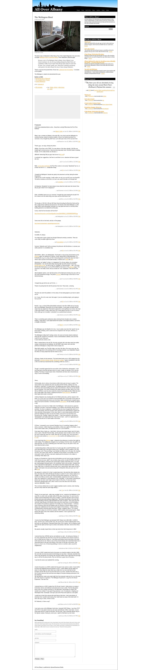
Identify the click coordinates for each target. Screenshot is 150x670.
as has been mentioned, (44, 166)
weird (51, 89)
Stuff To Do (88, 10)
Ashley (104, 96)
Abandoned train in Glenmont (43, 78)
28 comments (39, 87)
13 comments (90, 112)
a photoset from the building (66, 69)
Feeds (103, 10)
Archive (98, 10)
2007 (72, 259)
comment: (37, 642)
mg (103, 100)
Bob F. (61, 325)
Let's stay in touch (89, 48)
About (107, 10)
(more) (86, 46)
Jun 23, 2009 (41, 19)
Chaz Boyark (105, 108)
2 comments (90, 108)
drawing (47, 360)
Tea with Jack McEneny (91, 69)
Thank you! (88, 42)
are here (58, 274)
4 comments (90, 100)
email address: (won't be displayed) (43, 634)
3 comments (90, 104)
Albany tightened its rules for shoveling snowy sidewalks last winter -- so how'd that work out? (100, 62)
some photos (63, 401)
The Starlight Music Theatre (43, 80)
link (79, 131)
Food (83, 10)
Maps (93, 10)
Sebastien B (41, 84)
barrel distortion (66, 392)
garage (62, 360)
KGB (90, 90)
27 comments (90, 96)
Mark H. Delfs (59, 131)
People (78, 10)
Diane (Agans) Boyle (107, 104)
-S (62, 490)
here (38, 469)
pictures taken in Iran (40, 265)
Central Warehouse (40, 81)
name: (36, 629)
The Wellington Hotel (44, 17)
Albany (51, 87)
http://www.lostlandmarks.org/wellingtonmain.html (47, 223)
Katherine (105, 112)
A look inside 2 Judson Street (92, 103)
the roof (62, 154)
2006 (67, 259)
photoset (37, 256)
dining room (57, 360)
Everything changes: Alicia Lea (93, 107)
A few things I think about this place (94, 54)
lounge (51, 360)
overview (42, 360)
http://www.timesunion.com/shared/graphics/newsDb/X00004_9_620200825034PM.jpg (56, 213)
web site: (37, 638)
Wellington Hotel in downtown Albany (49, 57)
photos (55, 87)
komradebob (60, 242)
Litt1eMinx (60, 182)
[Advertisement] (49, 107)
